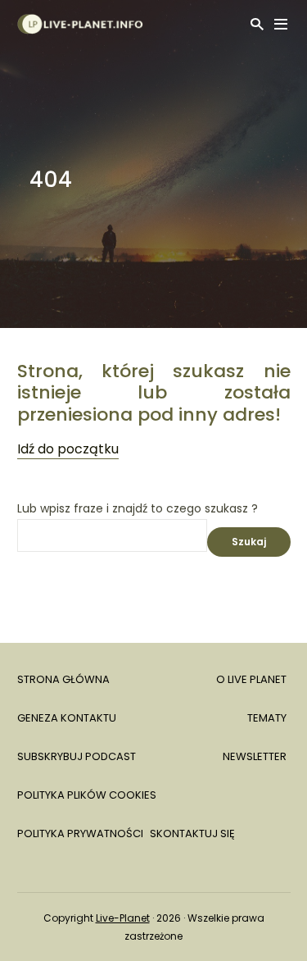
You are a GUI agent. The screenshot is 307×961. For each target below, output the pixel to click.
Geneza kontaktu (66, 718)
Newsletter (255, 756)
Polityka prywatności (80, 833)
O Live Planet (251, 679)
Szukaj (249, 542)
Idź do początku (68, 449)
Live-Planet (123, 918)
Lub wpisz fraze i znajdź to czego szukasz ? (137, 509)
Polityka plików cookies (86, 795)
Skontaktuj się (192, 833)
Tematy (267, 718)
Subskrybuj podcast (76, 756)
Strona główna (63, 679)
